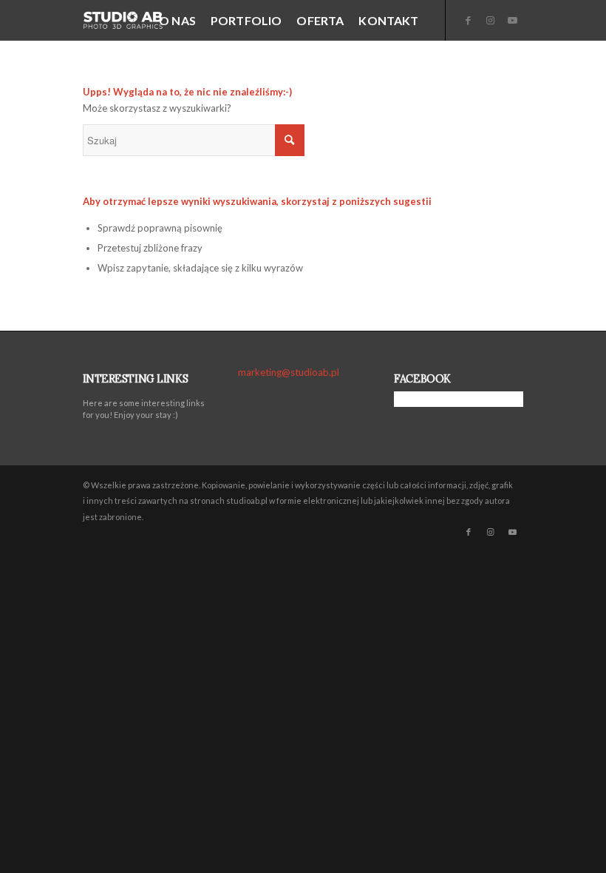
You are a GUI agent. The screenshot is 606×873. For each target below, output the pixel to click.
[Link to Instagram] (491, 20)
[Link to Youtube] (513, 20)
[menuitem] (177, 20)
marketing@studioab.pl (288, 372)
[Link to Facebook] (468, 20)
